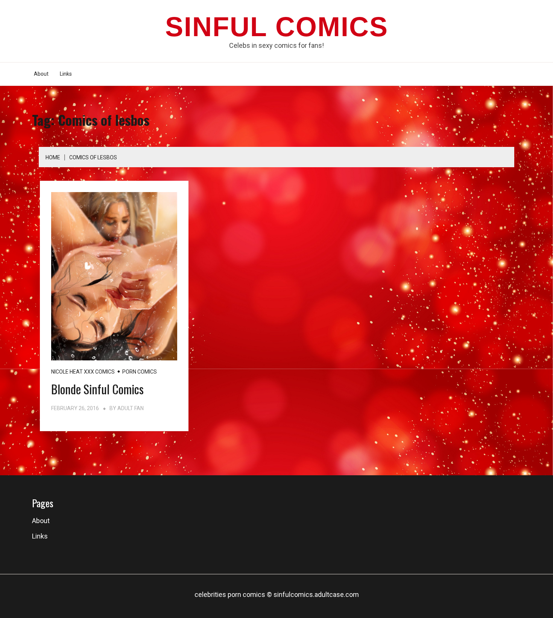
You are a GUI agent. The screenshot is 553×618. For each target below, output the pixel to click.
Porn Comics (139, 371)
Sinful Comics (276, 27)
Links (66, 74)
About (41, 74)
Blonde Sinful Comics (97, 389)
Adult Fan (130, 408)
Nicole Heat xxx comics (83, 371)
